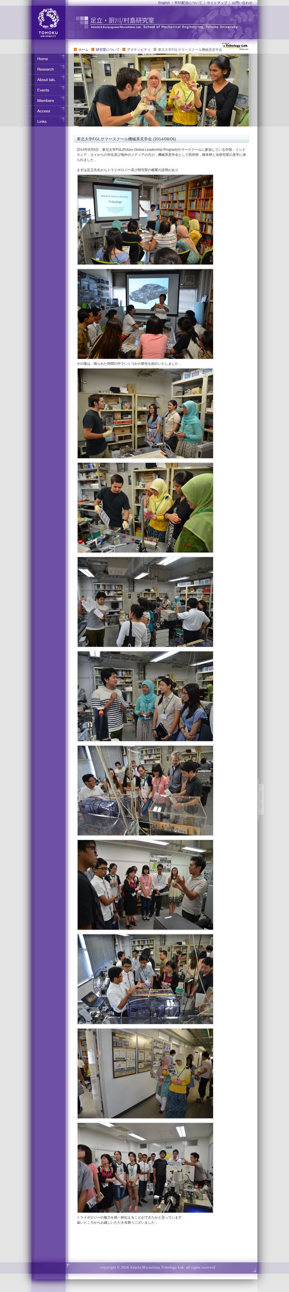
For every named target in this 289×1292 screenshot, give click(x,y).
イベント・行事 (45, 90)
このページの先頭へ (261, 799)
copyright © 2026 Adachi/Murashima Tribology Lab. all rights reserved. (158, 1267)
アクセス (45, 111)
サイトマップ (217, 3)
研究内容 (45, 69)
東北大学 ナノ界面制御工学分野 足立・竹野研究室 (168, 23)
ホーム (83, 50)
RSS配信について (188, 3)
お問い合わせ (242, 3)
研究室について (108, 50)
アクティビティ (139, 50)
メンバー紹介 (45, 100)
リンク (45, 121)
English (164, 3)
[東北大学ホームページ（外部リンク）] (41, 23)
